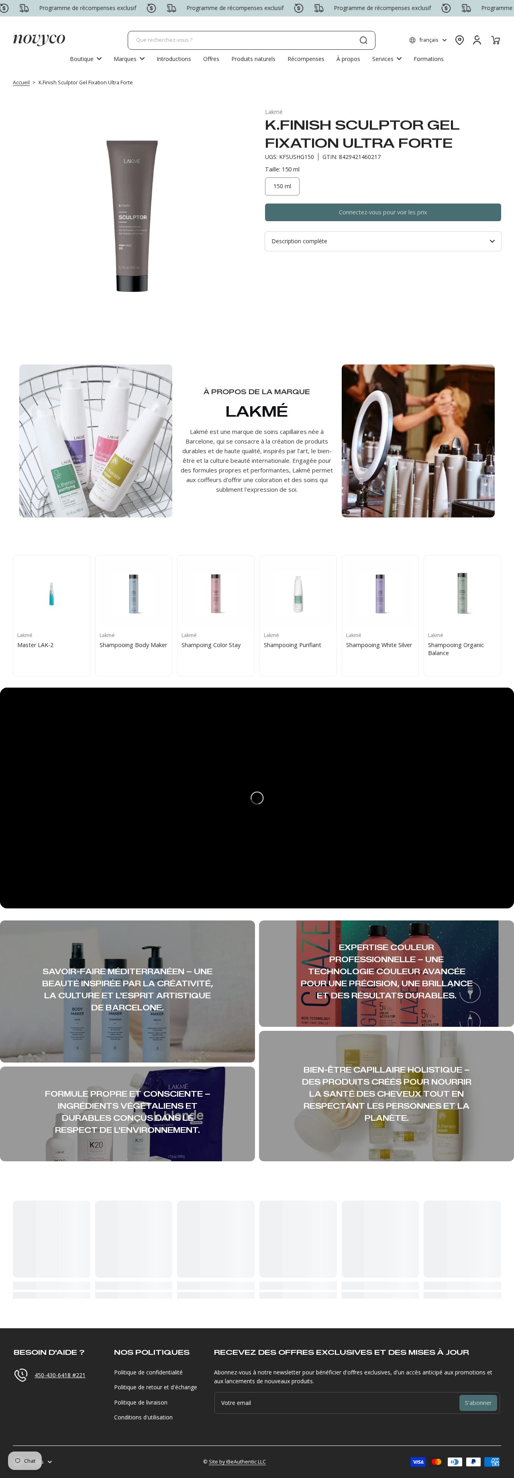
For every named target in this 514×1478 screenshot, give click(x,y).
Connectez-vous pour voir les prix (383, 212)
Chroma (192, 645)
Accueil (21, 82)
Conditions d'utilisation (143, 1417)
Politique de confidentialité (148, 1372)
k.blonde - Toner (450, 645)
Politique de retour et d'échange (155, 1387)
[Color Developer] (298, 594)
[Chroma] (216, 594)
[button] (427, 40)
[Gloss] (134, 594)
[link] (129, 58)
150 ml (282, 186)
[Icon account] (477, 40)
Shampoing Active (370, 645)
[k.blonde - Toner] (462, 594)
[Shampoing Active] (380, 594)
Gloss (107, 645)
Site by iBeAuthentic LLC (237, 1461)
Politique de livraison (140, 1402)
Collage (27, 645)
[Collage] (51, 594)
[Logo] (39, 40)
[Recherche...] (363, 40)
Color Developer (285, 645)
